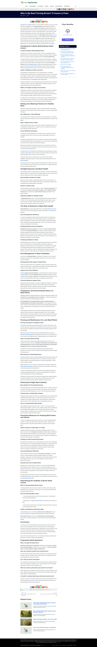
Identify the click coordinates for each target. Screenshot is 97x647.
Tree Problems (40, 6)
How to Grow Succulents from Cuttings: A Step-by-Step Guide (68, 71)
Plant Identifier (67, 6)
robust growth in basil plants (26, 366)
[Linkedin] (63, 9)
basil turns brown (27, 511)
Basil (23, 9)
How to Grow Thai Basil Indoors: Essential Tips (44, 627)
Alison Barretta (23, 15)
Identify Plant (67, 39)
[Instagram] (71, 9)
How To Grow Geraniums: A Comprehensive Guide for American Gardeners (67, 67)
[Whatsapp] (67, 9)
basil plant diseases (32, 64)
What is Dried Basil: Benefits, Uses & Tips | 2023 (45, 619)
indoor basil (28, 152)
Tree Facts (52, 6)
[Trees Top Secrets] (28, 2)
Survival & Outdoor (59, 6)
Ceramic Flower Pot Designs (66, 64)
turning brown (44, 401)
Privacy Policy (64, 645)
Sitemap (75, 645)
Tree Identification (32, 6)
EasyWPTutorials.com (44, 645)
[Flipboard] (69, 9)
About (53, 645)
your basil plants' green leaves (27, 478)
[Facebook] (57, 9)
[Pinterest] (65, 9)
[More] (73, 9)
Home (26, 6)
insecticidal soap (32, 573)
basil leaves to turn (49, 208)
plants (24, 24)
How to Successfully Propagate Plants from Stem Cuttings (67, 74)
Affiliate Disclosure (70, 645)
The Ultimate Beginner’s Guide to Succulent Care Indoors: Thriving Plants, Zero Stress (68, 55)
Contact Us (56, 645)
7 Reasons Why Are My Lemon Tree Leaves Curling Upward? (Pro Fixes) (67, 52)
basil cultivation (24, 274)
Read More (59, 642)
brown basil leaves (39, 500)
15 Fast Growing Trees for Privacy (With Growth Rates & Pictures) (68, 49)
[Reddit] (61, 9)
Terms (60, 645)
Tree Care (46, 6)
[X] (59, 9)
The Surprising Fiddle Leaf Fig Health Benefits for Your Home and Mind (67, 59)
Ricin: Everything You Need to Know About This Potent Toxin (67, 62)
